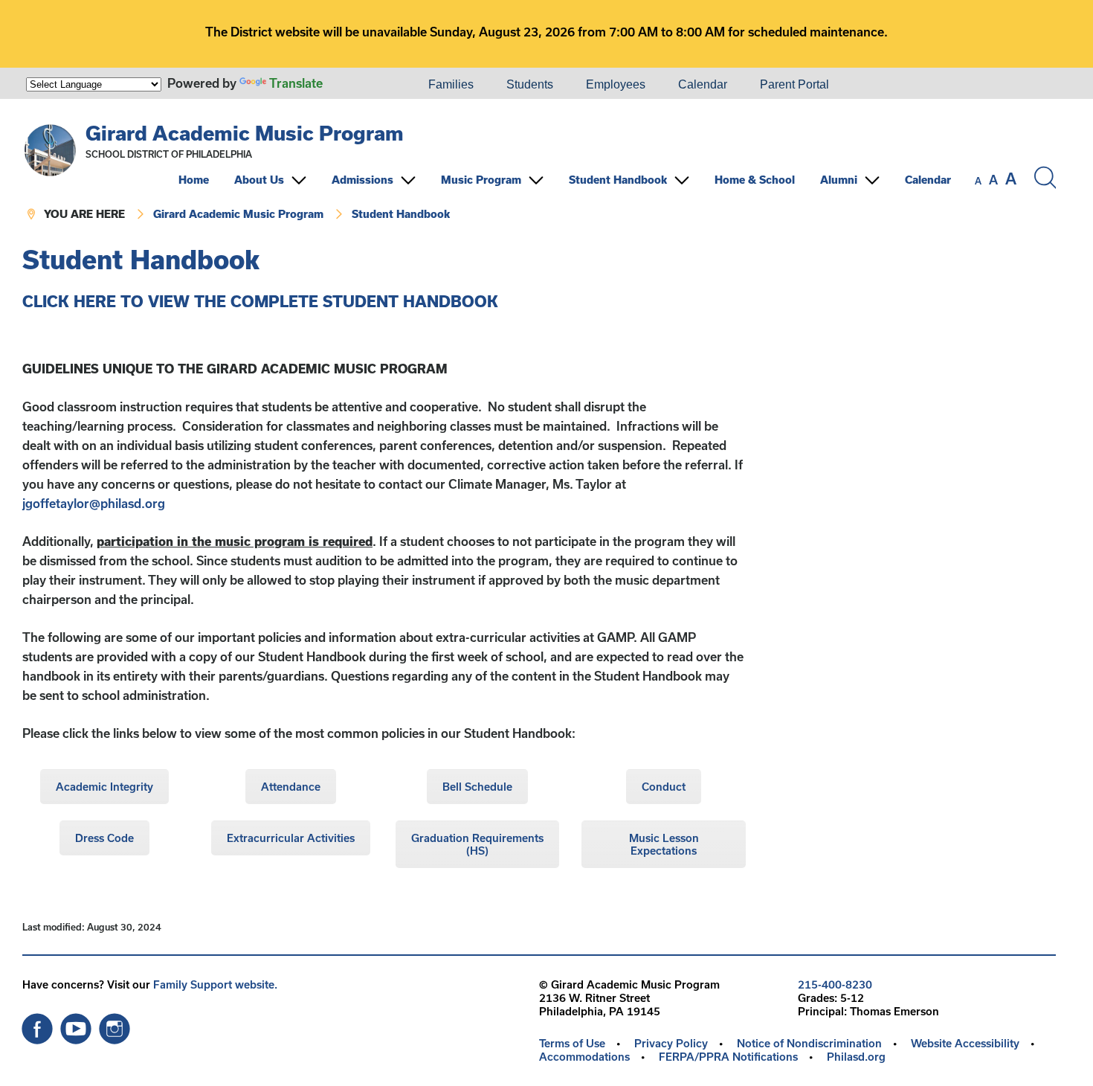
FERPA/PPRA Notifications (728, 1056)
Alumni (838, 179)
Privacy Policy (671, 1043)
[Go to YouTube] (76, 1025)
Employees (615, 84)
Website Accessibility (965, 1043)
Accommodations (584, 1056)
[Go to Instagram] (114, 1025)
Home (193, 179)
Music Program (481, 179)
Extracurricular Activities (291, 838)
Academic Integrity (104, 786)
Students (529, 84)
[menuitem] (361, 84)
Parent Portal (794, 84)
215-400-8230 (835, 984)
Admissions (362, 179)
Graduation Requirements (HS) (477, 844)
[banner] (539, 172)
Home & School (755, 179)
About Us (259, 179)
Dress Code (104, 838)
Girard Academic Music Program (245, 132)
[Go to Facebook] (37, 1025)
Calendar (702, 84)
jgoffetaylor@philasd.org (93, 503)
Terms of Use (572, 1043)
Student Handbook (618, 179)
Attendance (290, 786)
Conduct (664, 786)
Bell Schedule (477, 786)
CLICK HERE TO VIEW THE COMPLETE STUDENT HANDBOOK (260, 301)
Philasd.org (856, 1056)
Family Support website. (215, 984)
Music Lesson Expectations (664, 844)
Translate (296, 83)
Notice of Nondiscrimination (809, 1043)
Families (451, 84)
